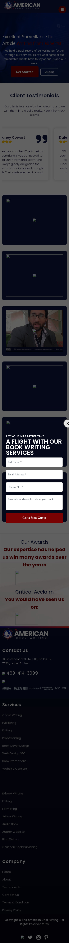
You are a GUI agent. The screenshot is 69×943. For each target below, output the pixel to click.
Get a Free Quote (34, 518)
